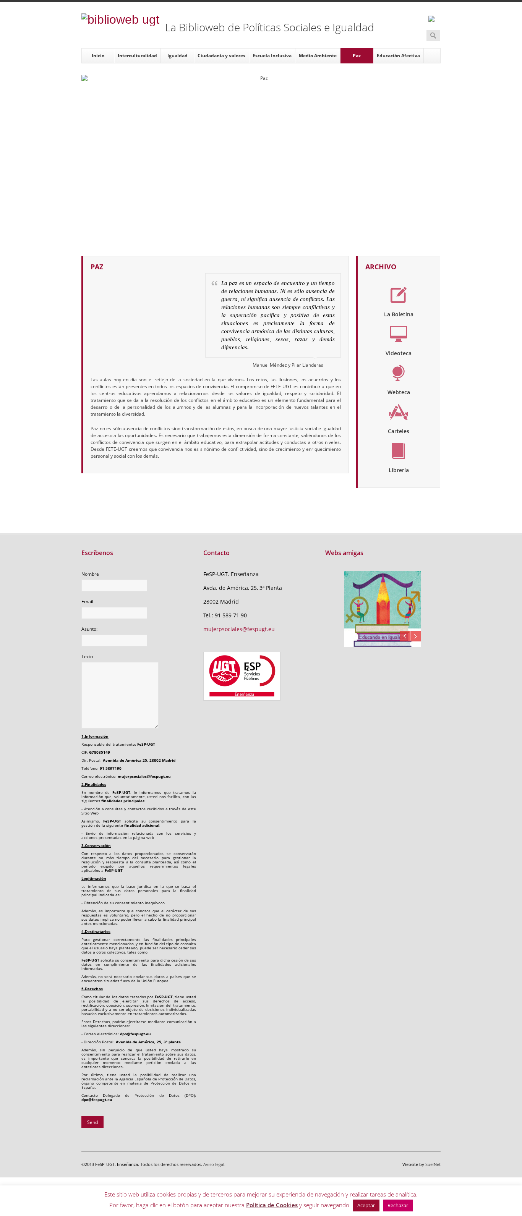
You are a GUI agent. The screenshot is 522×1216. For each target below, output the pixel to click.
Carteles (398, 431)
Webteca (398, 392)
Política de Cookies (272, 1204)
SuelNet (433, 1164)
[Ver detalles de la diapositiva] (382, 609)
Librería (399, 470)
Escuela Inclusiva (272, 55)
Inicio (98, 55)
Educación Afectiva (398, 55)
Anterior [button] (405, 636)
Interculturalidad (137, 55)
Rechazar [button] (397, 1205)
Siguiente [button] (415, 636)
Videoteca (399, 353)
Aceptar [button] (366, 1205)
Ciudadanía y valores (221, 55)
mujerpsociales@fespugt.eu (239, 629)
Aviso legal (213, 1164)
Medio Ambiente (318, 55)
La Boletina (398, 314)
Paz (357, 55)
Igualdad (177, 55)
